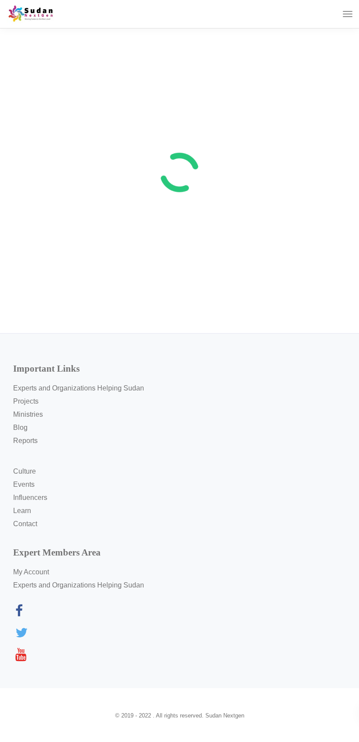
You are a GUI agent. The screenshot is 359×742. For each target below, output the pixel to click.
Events (24, 484)
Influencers (30, 497)
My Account (31, 572)
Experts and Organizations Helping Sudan (78, 388)
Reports (25, 440)
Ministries (28, 414)
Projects (26, 401)
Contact (25, 523)
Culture (24, 471)
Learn (22, 510)
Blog (20, 427)
